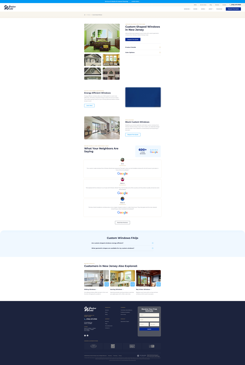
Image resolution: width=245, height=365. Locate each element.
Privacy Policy (126, 360)
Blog (211, 4)
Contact (224, 4)
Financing (219, 9)
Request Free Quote (233, 9)
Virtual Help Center (108, 325)
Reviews (217, 4)
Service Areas (203, 4)
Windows (187, 9)
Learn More (89, 105)
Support (107, 318)
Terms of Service (131, 360)
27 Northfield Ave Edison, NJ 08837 (88, 323)
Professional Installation (125, 312)
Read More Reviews (122, 222)
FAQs (106, 323)
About (210, 9)
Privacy (120, 355)
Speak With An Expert (125, 321)
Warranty (107, 321)
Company (123, 307)
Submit (149, 329)
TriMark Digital (157, 356)
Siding (203, 9)
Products (107, 307)
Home (84, 15)
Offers (195, 4)
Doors (195, 9)
